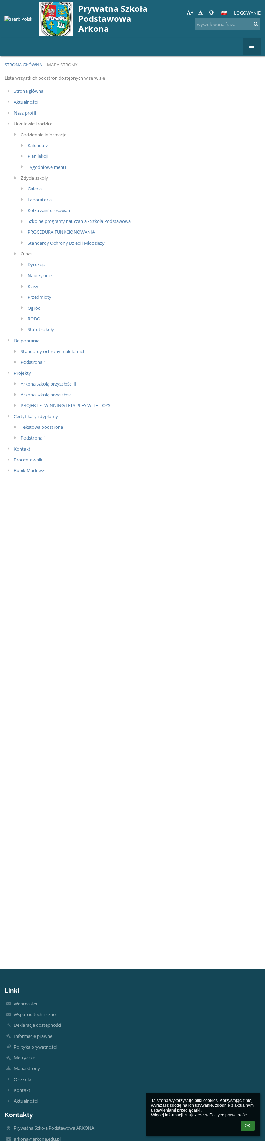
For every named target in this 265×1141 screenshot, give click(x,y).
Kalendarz (38, 145)
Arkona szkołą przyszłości (46, 394)
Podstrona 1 (33, 362)
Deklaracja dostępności (37, 1025)
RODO (34, 319)
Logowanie (247, 13)
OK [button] (248, 1125)
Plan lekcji (38, 156)
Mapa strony (62, 65)
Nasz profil (25, 113)
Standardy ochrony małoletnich (53, 351)
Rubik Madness (29, 470)
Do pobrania (26, 340)
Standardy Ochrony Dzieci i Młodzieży (66, 243)
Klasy (33, 286)
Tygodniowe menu (47, 167)
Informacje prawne (33, 1036)
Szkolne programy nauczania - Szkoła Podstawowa (79, 221)
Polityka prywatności (35, 1047)
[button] (211, 12)
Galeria (35, 188)
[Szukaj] (256, 24)
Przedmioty (39, 297)
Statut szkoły (41, 329)
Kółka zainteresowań (49, 210)
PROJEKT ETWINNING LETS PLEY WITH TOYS (65, 405)
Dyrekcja (36, 264)
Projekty (22, 373)
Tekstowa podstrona (42, 427)
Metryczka (24, 1057)
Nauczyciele (40, 275)
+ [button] (192, 12)
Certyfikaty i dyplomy (36, 416)
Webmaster (26, 1003)
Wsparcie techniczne (35, 1014)
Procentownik (28, 459)
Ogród (34, 308)
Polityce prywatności (228, 1115)
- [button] (203, 12)
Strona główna (23, 65)
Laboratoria (40, 200)
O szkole (22, 1079)
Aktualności (26, 102)
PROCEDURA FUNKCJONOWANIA (61, 232)
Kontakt (22, 449)
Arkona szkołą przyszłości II (48, 384)
